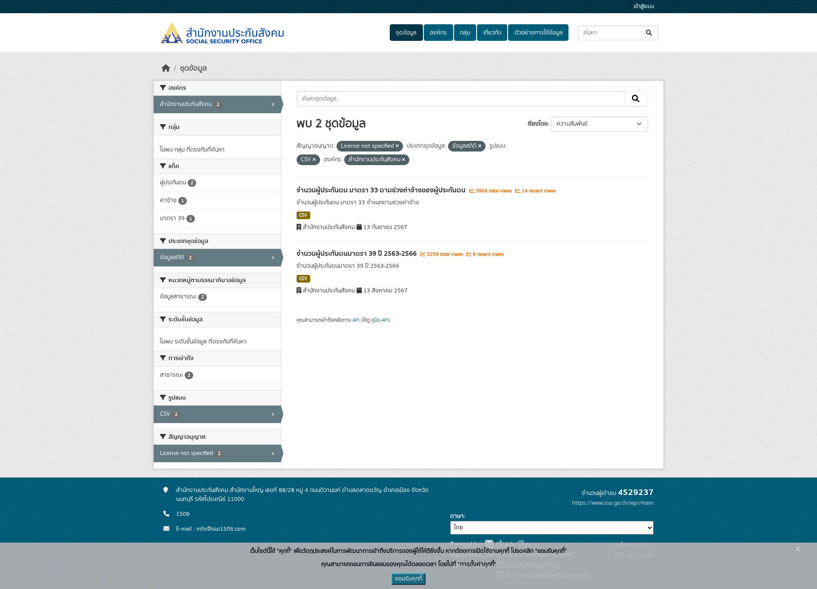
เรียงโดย (538, 124)
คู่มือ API (380, 320)
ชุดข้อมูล (406, 33)
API (356, 320)
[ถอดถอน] (397, 146)
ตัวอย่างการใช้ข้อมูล (538, 33)
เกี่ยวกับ (492, 33)
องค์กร (438, 33)
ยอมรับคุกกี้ (408, 579)
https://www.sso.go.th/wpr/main (613, 503)
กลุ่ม (465, 33)
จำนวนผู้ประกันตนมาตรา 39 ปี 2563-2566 (357, 253)
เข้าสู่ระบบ (644, 7)
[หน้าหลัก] (166, 68)
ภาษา (457, 516)
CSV (303, 215)
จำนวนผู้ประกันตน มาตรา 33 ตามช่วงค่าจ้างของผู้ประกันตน (382, 190)
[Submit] (649, 33)
